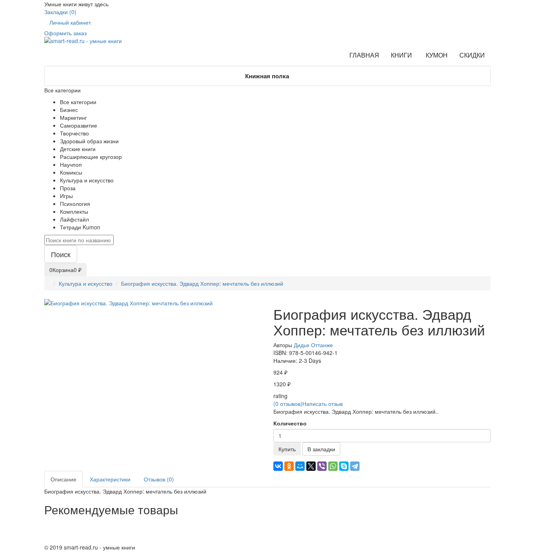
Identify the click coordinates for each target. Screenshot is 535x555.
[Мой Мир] (300, 466)
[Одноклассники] (289, 466)
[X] (311, 466)
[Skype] (344, 466)
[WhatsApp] (333, 466)
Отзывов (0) (159, 479)
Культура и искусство (85, 283)
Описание (63, 479)
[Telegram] (355, 466)
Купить (287, 449)
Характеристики (110, 479)
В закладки (321, 449)
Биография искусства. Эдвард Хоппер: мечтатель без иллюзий (202, 283)
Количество (290, 423)
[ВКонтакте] (278, 466)
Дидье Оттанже (313, 345)
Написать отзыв (322, 403)
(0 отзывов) (287, 403)
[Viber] (322, 466)
